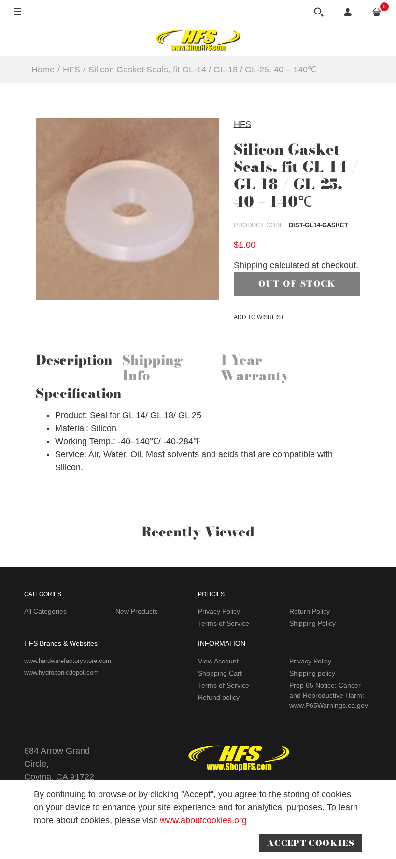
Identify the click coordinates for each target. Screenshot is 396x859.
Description (74, 361)
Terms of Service (223, 623)
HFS (242, 124)
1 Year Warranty (255, 368)
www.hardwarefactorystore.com (67, 660)
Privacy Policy (219, 611)
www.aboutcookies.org (203, 820)
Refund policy (219, 697)
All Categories (45, 611)
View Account (218, 661)
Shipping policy (312, 673)
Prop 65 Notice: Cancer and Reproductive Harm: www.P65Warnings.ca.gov (328, 695)
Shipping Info (152, 368)
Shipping (251, 265)
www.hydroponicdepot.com (61, 672)
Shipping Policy (312, 623)
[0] (377, 12)
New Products (136, 611)
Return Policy (309, 611)
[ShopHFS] (198, 40)
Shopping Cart (220, 673)
